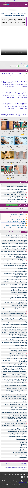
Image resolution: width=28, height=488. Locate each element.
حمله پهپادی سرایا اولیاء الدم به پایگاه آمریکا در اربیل (18, 436)
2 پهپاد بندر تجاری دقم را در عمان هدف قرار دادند (19, 340)
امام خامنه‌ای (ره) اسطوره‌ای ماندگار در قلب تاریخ (19, 292)
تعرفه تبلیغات (18, 480)
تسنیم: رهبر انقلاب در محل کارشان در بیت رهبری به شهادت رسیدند (16, 406)
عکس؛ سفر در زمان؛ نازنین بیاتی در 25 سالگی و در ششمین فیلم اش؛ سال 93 (13, 371)
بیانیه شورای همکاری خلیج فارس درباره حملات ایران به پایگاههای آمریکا (15, 324)
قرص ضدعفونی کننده (22, 223)
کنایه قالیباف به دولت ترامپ (22, 239)
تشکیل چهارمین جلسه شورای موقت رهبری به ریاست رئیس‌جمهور (16, 248)
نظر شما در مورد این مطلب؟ (11, 205)
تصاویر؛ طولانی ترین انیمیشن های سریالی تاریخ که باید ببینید (16, 197)
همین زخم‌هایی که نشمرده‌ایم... (21, 188)
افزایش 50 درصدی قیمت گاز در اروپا (21, 294)
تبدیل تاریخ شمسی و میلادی (16, 482)
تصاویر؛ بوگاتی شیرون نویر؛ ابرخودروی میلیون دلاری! (17, 357)
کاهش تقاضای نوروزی (23, 442)
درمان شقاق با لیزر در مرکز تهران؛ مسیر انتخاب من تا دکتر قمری (16, 225)
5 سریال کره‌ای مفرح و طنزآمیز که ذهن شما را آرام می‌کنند (17, 199)
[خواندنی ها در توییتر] (2, 475)
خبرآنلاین (22, 63)
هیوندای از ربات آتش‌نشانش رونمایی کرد (20, 271)
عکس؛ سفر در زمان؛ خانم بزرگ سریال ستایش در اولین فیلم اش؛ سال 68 (14, 369)
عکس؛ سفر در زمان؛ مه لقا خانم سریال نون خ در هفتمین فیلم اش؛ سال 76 (14, 366)
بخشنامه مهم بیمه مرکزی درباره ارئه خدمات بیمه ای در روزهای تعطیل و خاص (14, 327)
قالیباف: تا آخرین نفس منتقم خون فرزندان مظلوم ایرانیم (17, 290)
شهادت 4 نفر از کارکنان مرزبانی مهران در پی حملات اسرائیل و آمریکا (16, 331)
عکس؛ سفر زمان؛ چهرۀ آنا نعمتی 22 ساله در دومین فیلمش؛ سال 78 (15, 373)
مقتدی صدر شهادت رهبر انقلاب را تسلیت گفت (19, 409)
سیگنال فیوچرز (25, 469)
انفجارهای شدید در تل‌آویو (22, 268)
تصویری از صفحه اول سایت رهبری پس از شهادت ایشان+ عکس (15, 423)
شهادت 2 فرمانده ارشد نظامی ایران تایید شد (19, 420)
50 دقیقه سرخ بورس (23, 447)
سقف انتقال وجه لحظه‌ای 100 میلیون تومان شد (19, 350)
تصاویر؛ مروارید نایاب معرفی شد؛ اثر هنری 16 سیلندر (17, 353)
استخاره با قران (6, 480)
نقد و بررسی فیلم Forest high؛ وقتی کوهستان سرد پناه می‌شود (15, 352)
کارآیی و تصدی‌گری (23, 446)
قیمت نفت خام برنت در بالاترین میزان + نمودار (19, 297)
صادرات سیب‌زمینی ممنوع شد (22, 295)
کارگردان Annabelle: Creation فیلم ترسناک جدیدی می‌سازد (16, 336)
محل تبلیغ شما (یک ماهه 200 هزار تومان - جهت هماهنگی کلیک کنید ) (14, 464)
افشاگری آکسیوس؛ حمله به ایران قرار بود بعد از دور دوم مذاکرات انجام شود (14, 332)
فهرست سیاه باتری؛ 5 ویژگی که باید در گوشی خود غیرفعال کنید (16, 201)
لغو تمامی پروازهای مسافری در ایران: (21, 455)
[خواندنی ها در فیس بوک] (24, 477)
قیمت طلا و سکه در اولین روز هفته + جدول (19, 196)
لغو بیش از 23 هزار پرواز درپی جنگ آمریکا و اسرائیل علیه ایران (16, 263)
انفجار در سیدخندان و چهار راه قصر (21, 345)
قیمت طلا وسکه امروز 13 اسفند (21, 300)
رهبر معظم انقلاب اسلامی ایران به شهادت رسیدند (18, 450)
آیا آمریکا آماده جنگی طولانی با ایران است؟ (19, 452)
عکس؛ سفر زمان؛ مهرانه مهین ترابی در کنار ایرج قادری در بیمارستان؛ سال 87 (14, 390)
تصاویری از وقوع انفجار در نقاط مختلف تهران (19, 347)
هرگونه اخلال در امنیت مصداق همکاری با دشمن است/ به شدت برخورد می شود (14, 326)
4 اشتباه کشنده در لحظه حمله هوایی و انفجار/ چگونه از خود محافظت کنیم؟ (14, 299)
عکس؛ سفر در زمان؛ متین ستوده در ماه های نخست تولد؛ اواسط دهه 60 (14, 259)
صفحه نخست (25, 480)
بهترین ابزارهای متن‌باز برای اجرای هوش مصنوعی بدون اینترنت (16, 234)
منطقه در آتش (24, 454)
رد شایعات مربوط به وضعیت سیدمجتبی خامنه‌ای (19, 287)
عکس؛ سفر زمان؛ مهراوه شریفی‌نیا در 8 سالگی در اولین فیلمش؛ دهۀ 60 (14, 374)
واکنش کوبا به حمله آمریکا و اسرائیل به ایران (19, 433)
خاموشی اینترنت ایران (23, 457)
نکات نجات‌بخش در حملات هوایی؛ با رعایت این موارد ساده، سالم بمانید (15, 363)
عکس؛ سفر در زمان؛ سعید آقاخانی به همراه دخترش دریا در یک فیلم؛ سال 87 (13, 281)
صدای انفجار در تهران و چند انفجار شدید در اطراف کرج (18, 334)
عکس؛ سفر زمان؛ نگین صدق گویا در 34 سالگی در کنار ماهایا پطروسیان (14, 368)
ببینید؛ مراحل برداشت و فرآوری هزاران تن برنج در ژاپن (18, 337)
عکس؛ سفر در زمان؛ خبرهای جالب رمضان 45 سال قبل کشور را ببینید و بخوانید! (13, 318)
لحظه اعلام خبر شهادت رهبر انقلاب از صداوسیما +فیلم (17, 402)
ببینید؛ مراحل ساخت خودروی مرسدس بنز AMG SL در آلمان (17, 355)
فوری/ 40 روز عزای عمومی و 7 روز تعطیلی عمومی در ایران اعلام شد (16, 404)
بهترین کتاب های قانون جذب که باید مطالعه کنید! (18, 219)
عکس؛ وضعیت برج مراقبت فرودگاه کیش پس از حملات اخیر (16, 249)
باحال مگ (25, 467)
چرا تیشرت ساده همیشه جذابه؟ (21, 218)
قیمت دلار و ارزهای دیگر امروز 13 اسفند (20, 304)
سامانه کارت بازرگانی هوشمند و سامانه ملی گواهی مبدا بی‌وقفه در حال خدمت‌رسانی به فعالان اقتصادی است (15, 274)
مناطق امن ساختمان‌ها (23, 449)
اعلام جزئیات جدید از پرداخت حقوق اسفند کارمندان (18, 307)
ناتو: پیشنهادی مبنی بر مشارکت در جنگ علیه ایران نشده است (16, 235)
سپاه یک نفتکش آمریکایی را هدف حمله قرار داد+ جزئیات (17, 254)
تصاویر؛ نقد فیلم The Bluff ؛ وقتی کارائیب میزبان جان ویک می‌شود (15, 193)
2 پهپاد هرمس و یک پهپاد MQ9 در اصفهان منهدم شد (18, 278)
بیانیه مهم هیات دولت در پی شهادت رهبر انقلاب (19, 407)
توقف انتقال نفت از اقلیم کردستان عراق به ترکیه (19, 289)
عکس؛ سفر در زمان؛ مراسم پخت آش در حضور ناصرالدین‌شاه (16, 311)
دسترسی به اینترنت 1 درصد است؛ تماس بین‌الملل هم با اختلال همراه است (14, 339)
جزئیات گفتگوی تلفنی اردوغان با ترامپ (20, 384)
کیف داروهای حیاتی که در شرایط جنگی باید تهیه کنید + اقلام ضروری (15, 194)
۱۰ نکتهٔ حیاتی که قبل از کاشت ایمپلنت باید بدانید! (18, 216)
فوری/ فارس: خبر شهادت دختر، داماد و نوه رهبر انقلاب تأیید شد (16, 394)
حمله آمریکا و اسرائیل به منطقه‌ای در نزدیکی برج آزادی (18, 348)
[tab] (24, 232)
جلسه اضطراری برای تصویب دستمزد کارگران (19, 191)
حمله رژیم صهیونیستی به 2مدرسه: (21, 459)
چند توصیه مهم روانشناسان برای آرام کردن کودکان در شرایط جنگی (16, 279)
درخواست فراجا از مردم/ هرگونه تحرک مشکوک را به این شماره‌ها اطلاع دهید (14, 329)
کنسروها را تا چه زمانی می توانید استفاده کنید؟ (19, 305)
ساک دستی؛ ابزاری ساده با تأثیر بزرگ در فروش (18, 214)
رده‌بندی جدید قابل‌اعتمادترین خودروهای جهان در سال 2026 (17, 358)
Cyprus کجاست (14, 467)
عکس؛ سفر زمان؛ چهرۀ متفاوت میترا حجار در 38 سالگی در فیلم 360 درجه (14, 396)
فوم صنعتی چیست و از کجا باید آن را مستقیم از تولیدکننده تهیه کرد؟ (15, 227)
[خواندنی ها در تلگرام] (22, 477)
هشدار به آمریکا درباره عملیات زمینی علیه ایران (19, 237)
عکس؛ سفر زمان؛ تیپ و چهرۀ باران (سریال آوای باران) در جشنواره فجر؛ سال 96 (13, 313)
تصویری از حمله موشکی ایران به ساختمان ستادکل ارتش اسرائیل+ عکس (14, 441)
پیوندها (12, 480)
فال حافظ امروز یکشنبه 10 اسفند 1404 (20, 364)
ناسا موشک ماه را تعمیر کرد (22, 270)
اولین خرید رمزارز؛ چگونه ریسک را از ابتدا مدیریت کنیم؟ (17, 322)
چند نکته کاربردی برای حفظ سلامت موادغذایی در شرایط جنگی (16, 189)
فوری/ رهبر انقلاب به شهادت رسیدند (21, 401)
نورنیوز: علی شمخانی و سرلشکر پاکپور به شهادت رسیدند (17, 415)
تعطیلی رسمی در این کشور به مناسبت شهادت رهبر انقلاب (17, 431)
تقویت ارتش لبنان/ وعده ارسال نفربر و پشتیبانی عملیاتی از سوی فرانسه (15, 246)
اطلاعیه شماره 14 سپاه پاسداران (21, 283)
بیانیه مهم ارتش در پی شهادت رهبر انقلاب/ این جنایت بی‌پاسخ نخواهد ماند (14, 434)
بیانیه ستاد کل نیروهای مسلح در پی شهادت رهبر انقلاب (17, 411)
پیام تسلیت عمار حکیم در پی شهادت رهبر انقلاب (19, 428)
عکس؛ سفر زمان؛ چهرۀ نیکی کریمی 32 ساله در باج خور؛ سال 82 (16, 382)
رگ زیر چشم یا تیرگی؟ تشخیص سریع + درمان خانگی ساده (16, 221)
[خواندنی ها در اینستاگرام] (27, 477)
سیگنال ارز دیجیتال (8, 467)
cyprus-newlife (20, 467)
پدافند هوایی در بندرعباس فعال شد (21, 422)
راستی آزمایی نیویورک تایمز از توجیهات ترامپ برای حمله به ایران (16, 388)
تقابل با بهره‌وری (24, 444)
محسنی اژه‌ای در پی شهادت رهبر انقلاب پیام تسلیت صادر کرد (16, 429)
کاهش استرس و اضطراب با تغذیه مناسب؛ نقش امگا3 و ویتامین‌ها (16, 302)
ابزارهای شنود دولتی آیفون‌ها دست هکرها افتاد (19, 276)
